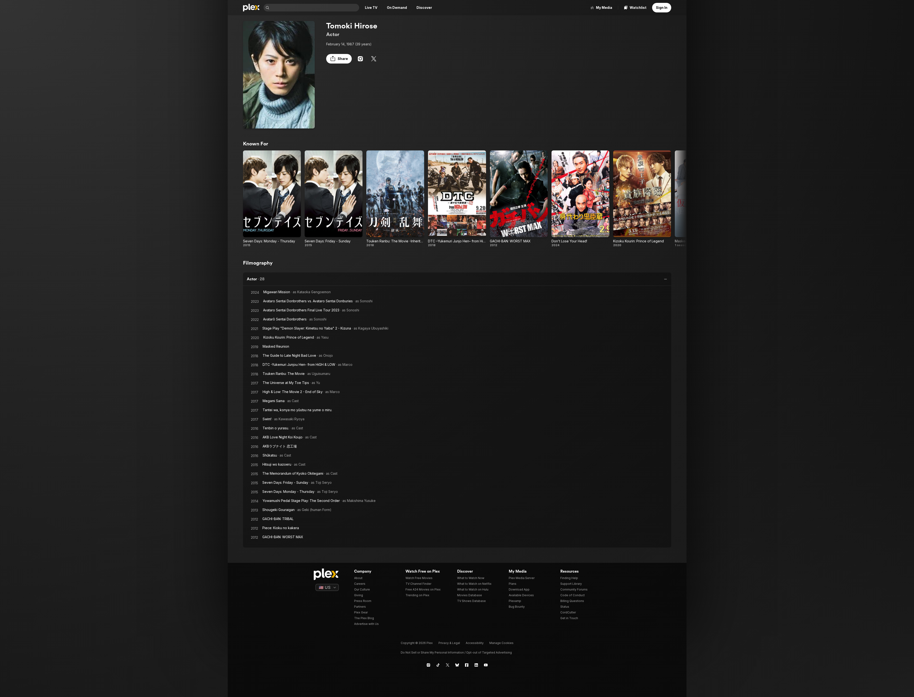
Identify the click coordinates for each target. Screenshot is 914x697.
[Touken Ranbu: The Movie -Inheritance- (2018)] (395, 198)
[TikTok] (438, 665)
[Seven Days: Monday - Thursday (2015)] (272, 198)
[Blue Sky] (457, 665)
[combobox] (314, 7)
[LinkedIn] (476, 665)
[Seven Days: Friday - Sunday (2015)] (333, 198)
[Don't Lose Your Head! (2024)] (580, 198)
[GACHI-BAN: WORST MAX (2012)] (519, 198)
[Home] (251, 7)
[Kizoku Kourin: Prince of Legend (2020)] (642, 198)
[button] (339, 59)
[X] (374, 59)
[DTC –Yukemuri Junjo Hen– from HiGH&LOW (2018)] (457, 198)
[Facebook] (466, 665)
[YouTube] (486, 665)
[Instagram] (360, 59)
